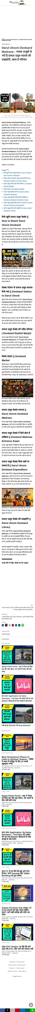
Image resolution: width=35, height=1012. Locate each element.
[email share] (10, 625)
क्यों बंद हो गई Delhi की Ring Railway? (16, 725)
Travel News (6, 44)
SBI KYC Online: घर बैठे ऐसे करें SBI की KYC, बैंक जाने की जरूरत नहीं (17, 947)
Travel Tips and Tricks (9, 828)
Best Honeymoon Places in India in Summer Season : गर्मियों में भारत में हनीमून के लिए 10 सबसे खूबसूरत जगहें (17, 760)
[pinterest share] (13, 625)
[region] (17, 20)
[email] (12, 1010)
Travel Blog (6, 942)
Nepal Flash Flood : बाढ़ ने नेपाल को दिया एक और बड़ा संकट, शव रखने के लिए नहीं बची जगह (17, 669)
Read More (17, 767)
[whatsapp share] (19, 625)
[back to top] (31, 1005)
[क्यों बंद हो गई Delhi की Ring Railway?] (17, 713)
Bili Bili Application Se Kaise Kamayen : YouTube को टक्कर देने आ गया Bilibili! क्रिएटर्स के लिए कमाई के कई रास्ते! (17, 698)
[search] (32, 3)
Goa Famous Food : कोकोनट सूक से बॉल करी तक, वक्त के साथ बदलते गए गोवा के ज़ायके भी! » (17, 608)
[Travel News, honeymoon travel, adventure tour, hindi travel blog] (17, 2)
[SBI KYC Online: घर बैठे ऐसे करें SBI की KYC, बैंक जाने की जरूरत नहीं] (17, 932)
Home (3, 38)
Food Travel (6, 867)
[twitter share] (6, 625)
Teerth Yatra (6, 903)
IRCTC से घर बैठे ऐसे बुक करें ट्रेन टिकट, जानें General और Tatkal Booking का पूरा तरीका (16, 873)
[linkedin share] (16, 625)
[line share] (23, 625)
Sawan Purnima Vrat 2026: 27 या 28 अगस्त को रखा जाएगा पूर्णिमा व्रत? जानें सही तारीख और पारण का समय (17, 911)
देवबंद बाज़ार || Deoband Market (14, 189)
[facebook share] (3, 625)
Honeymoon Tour (7, 752)
